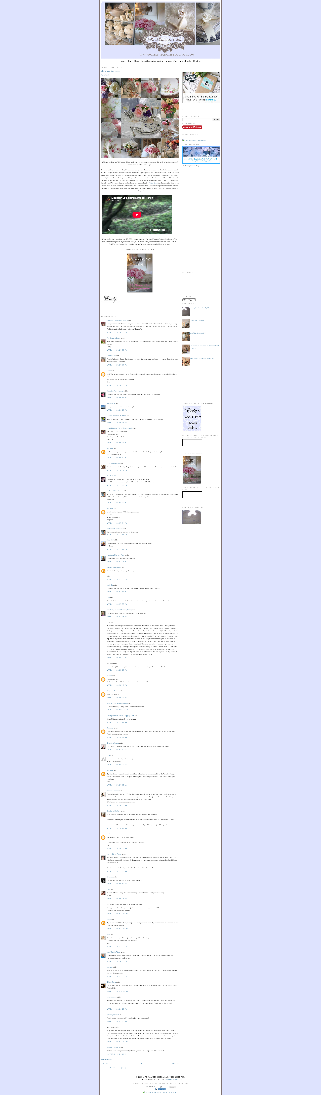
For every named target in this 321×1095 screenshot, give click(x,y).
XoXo (109, 919)
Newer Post (104, 1063)
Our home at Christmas (196, 320)
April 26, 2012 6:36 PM (117, 443)
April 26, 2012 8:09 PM (117, 658)
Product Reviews (193, 61)
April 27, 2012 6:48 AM (117, 848)
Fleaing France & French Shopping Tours (120, 716)
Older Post (175, 1063)
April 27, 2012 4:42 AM (117, 737)
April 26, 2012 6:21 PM (117, 422)
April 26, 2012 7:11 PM (117, 534)
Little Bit (110, 585)
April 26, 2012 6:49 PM (117, 458)
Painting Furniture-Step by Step (199, 308)
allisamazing (111, 403)
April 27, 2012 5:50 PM (117, 976)
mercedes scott (111, 997)
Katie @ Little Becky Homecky (117, 703)
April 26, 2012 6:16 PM (117, 398)
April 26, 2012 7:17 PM (117, 549)
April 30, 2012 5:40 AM (117, 1021)
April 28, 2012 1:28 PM (117, 1009)
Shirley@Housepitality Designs (117, 320)
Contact (168, 61)
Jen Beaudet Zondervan (115, 491)
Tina (108, 755)
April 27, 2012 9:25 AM (117, 899)
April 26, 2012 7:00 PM (117, 485)
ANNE (109, 834)
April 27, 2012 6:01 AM (117, 785)
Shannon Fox (111, 356)
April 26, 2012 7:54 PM (117, 592)
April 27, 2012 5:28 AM (117, 765)
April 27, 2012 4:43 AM (117, 750)
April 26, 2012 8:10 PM (117, 670)
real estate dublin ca (113, 1047)
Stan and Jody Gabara (114, 567)
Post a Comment (106, 1059)
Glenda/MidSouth (113, 476)
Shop (129, 61)
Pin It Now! (105, 75)
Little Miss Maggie (113, 463)
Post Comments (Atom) (118, 1068)
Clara (109, 889)
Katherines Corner (113, 743)
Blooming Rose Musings (115, 391)
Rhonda (109, 676)
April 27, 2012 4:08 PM (117, 961)
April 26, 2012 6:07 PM (117, 365)
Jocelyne (110, 967)
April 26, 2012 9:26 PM (117, 697)
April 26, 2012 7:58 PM (117, 616)
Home (123, 61)
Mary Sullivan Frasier (114, 854)
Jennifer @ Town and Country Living (119, 610)
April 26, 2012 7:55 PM (117, 604)
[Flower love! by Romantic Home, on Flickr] (141, 118)
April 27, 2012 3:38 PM (117, 946)
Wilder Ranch (153, 183)
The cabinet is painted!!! (197, 333)
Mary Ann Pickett (112, 691)
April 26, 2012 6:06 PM (117, 332)
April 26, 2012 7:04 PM (117, 523)
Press (143, 61)
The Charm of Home (113, 338)
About (136, 61)
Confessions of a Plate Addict (116, 416)
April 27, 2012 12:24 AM (118, 710)
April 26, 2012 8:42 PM (117, 685)
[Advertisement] (201, 185)
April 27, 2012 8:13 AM (117, 884)
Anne (108, 934)
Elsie (108, 597)
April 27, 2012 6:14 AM (117, 828)
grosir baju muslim (113, 1015)
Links (150, 61)
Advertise (158, 61)
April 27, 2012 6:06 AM (117, 805)
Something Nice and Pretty (116, 555)
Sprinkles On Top (173, 1079)
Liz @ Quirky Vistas (113, 952)
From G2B (110, 540)
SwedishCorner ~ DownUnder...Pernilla (120, 428)
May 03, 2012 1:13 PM (116, 1054)
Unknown (110, 448)
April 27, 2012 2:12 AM (117, 722)
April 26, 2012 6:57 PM (117, 470)
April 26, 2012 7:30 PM (117, 579)
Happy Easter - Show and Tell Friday (201, 358)
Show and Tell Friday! (111, 71)
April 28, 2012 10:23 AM (118, 991)
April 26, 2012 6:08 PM (117, 385)
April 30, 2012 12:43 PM (118, 1042)
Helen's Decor (111, 982)
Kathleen (110, 877)
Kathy (109, 371)
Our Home (178, 61)
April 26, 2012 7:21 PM (117, 562)
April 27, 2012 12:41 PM (118, 914)
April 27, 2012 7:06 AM (117, 871)
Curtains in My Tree (113, 811)
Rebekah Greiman (113, 791)
